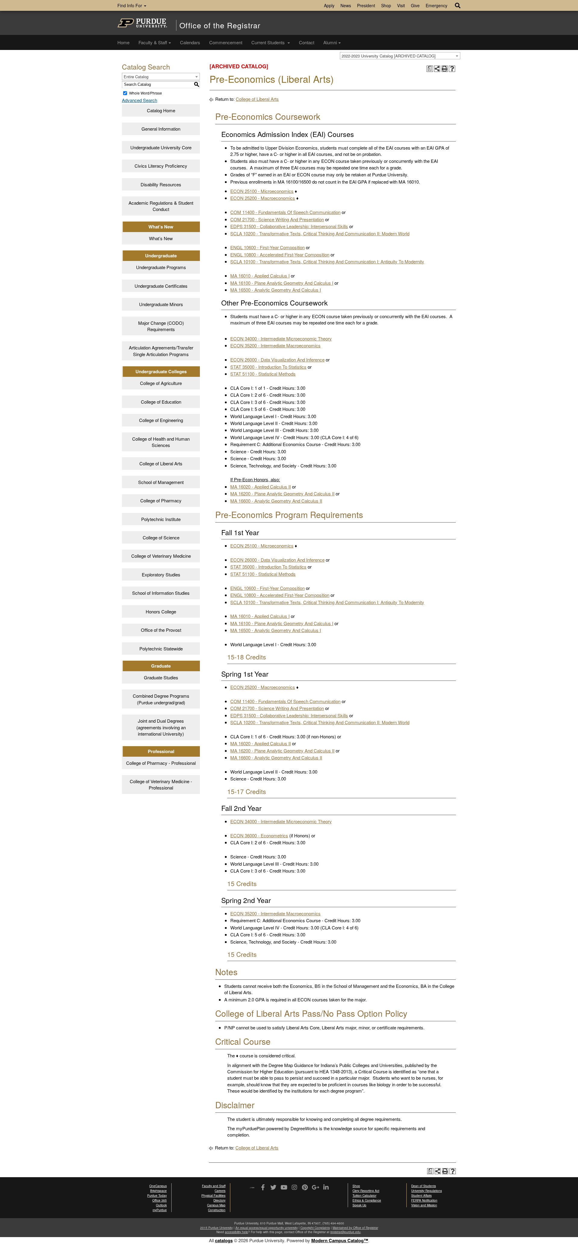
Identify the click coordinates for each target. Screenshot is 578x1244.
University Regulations (426, 1191)
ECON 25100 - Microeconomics (262, 191)
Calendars (190, 42)
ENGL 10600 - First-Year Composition (267, 247)
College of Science (161, 537)
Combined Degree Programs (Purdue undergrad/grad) (161, 699)
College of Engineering (161, 420)
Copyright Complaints (315, 1228)
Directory (219, 1200)
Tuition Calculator (364, 1195)
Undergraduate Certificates (161, 286)
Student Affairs (421, 1195)
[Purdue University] (142, 22)
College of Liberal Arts (160, 463)
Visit (401, 5)
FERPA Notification (424, 1200)
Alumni (330, 42)
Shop (386, 5)
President (366, 5)
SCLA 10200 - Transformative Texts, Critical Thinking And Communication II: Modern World (319, 233)
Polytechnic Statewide (161, 648)
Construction (216, 1210)
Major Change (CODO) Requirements (161, 326)
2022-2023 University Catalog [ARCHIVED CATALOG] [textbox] (389, 56)
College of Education (161, 402)
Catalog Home (161, 110)
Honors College (161, 611)
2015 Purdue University (216, 1228)
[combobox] (400, 55)
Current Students (268, 42)
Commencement (225, 42)
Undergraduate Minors (161, 304)
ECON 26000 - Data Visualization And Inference (277, 359)
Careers (220, 1191)
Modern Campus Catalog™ (339, 1240)
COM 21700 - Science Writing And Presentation (277, 219)
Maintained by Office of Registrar (355, 1228)
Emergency (436, 5)
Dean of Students (423, 1186)
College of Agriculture (161, 383)
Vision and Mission (424, 1205)
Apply (329, 5)
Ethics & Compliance (367, 1200)
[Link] (262, 1187)
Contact (306, 42)
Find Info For (130, 5)
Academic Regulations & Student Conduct (161, 206)
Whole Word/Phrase (145, 92)
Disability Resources (161, 184)
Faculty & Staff (152, 42)
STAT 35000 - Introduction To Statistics (268, 367)
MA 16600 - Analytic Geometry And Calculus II (276, 501)
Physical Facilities (213, 1195)
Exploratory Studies (161, 574)
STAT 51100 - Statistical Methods (263, 374)
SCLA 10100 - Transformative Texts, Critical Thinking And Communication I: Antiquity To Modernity (327, 261)
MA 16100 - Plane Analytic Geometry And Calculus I (281, 283)
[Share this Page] (437, 69)
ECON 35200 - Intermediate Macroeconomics (275, 345)
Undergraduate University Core (160, 147)
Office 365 (159, 1200)
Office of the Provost (161, 630)
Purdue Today (157, 1195)
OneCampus (158, 1186)
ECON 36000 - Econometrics (259, 835)
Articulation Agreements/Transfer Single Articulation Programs (161, 350)
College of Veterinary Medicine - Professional (161, 784)
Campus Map (216, 1205)
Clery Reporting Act (366, 1191)
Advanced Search (139, 100)
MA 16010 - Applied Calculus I (260, 275)
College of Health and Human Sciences (161, 442)
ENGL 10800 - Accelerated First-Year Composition (279, 254)
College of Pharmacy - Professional (161, 763)
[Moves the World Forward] (252, 1188)
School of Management (161, 482)
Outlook (161, 1205)
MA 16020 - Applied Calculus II (260, 486)
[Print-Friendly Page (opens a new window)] (445, 69)
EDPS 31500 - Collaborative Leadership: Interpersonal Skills (289, 226)
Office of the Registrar (219, 25)
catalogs (224, 1240)
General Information (160, 129)
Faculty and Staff (213, 1186)
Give (415, 5)
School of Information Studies (161, 593)
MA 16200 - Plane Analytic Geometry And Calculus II (282, 493)
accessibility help (236, 1232)
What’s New (161, 238)
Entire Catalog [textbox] (136, 76)
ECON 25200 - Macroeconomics (262, 198)
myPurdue (160, 1210)
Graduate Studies (161, 677)
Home (123, 42)
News (345, 5)
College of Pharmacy (161, 500)
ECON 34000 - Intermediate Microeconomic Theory (281, 338)
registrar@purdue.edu (345, 1232)
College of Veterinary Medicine (161, 556)
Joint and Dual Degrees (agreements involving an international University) (161, 727)
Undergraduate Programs (161, 267)
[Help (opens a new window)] (452, 69)
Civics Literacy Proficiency (161, 166)
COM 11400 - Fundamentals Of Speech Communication (285, 212)
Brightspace (158, 1191)
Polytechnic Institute (161, 519)
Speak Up (359, 1205)
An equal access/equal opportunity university (266, 1228)
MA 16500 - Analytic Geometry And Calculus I (275, 290)
